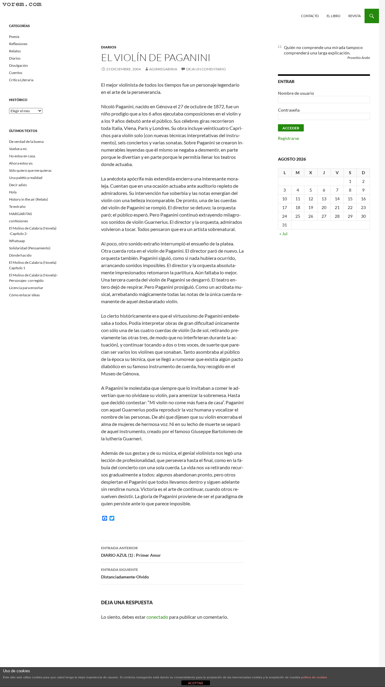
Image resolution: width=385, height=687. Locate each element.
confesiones (18, 221)
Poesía (14, 36)
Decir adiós (18, 185)
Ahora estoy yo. (21, 163)
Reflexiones (18, 44)
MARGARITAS (20, 213)
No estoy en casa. (22, 156)
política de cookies (314, 677)
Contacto (310, 16)
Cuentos (15, 72)
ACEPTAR (195, 683)
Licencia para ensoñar (26, 287)
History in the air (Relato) (28, 199)
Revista (354, 16)
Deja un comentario (206, 69)
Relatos (15, 51)
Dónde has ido (20, 255)
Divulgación (18, 65)
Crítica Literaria (21, 80)
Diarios (108, 47)
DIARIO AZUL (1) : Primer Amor (131, 552)
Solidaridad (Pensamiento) (30, 248)
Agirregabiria (163, 69)
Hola (13, 192)
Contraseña (289, 109)
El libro (333, 16)
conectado (157, 617)
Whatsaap (17, 241)
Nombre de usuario (296, 93)
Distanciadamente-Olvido (125, 573)
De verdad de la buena (26, 141)
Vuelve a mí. (18, 148)
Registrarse (288, 138)
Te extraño (17, 206)
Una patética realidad (25, 177)
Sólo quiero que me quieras (30, 170)
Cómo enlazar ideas (24, 295)
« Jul (283, 233)
